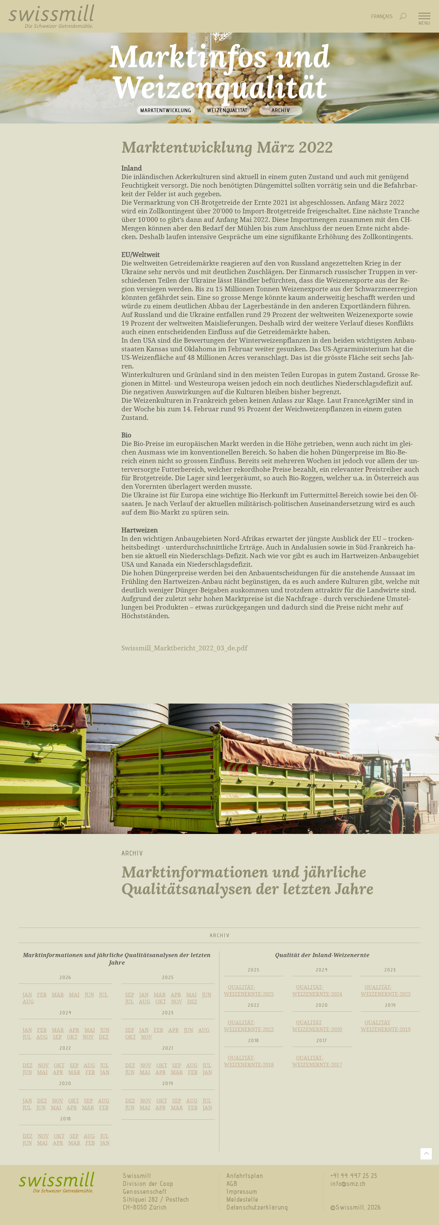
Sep (129, 994)
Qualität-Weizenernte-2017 (317, 1061)
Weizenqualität (227, 110)
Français (382, 16)
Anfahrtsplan (244, 1176)
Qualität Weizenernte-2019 (386, 1026)
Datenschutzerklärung (257, 1207)
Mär (58, 994)
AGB (231, 1184)
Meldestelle (242, 1199)
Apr (176, 994)
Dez (192, 1001)
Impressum (241, 1191)
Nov (176, 1001)
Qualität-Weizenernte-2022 (249, 1026)
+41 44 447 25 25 (353, 1176)
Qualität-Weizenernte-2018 (249, 1061)
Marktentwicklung (165, 110)
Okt (160, 1001)
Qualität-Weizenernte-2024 (317, 990)
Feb (42, 994)
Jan (27, 994)
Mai (74, 994)
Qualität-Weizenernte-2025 (249, 990)
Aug (28, 1001)
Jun (89, 994)
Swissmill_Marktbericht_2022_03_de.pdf (184, 648)
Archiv (281, 110)
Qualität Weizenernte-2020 (317, 1026)
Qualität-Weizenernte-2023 (386, 990)
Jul (103, 994)
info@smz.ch (348, 1184)
